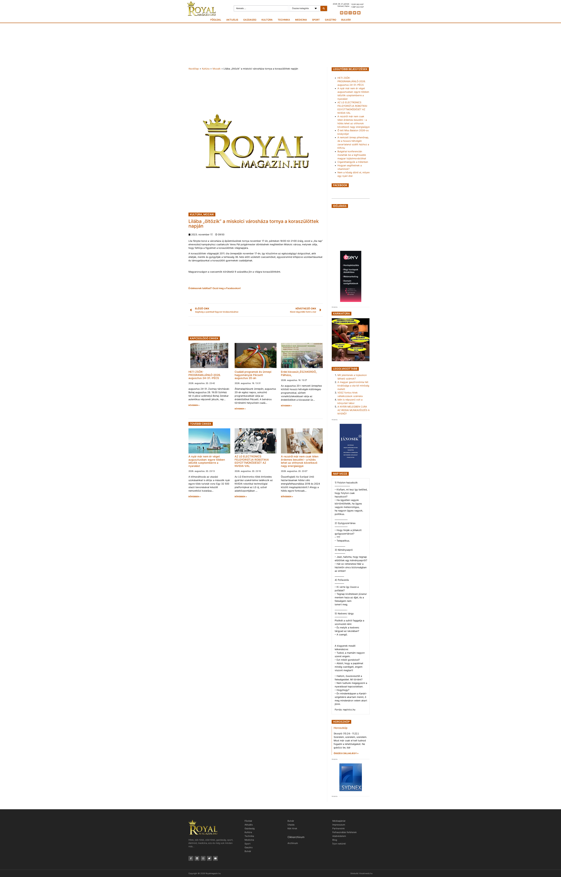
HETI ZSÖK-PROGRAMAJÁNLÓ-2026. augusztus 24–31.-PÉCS (204, 375)
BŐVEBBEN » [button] (194, 405)
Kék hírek (292, 828)
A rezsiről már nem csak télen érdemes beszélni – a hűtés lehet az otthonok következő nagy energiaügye (299, 461)
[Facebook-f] (190, 858)
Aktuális (232, 19)
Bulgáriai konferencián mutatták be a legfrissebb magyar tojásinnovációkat (351, 155)
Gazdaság (249, 19)
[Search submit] (323, 8)
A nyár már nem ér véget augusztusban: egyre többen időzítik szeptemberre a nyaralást (206, 461)
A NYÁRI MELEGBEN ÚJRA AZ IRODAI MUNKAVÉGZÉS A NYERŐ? (353, 410)
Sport (316, 19)
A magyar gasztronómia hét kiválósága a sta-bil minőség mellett (353, 386)
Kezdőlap (194, 68)
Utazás (291, 824)
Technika (284, 19)
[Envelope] (358, 12)
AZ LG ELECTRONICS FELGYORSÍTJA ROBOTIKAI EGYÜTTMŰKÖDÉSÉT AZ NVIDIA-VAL (252, 461)
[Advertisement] (280, 45)
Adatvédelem (339, 836)
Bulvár (346, 19)
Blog (334, 839)
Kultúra (267, 19)
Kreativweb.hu (366, 873)
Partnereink (338, 828)
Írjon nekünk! (339, 843)
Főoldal (215, 19)
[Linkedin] (346, 12)
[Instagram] (350, 12)
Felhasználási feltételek (344, 832)
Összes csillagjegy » (346, 753)
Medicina (301, 19)
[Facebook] (341, 12)
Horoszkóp (340, 727)
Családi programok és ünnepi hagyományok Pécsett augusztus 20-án (253, 375)
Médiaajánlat (338, 820)
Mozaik (217, 68)
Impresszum (338, 824)
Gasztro (330, 19)
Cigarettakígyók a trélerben (352, 161)
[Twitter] (354, 12)
